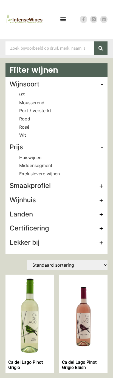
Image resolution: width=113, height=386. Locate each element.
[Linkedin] (104, 19)
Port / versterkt (35, 110)
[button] (62, 19)
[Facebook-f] (83, 19)
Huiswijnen (30, 157)
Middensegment (35, 165)
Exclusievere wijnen (39, 173)
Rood (24, 119)
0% (22, 94)
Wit (22, 135)
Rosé (24, 127)
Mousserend (31, 102)
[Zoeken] (101, 48)
